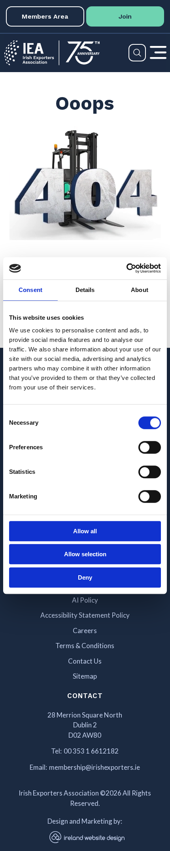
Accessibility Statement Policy (85, 615)
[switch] (149, 447)
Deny (85, 577)
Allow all (85, 531)
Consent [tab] (30, 289)
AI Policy (85, 600)
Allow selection (85, 554)
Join (125, 16)
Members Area (45, 16)
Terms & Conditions (84, 646)
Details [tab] (85, 289)
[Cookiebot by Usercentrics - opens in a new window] (126, 268)
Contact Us (85, 661)
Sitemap (85, 676)
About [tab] (139, 289)
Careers (85, 631)
